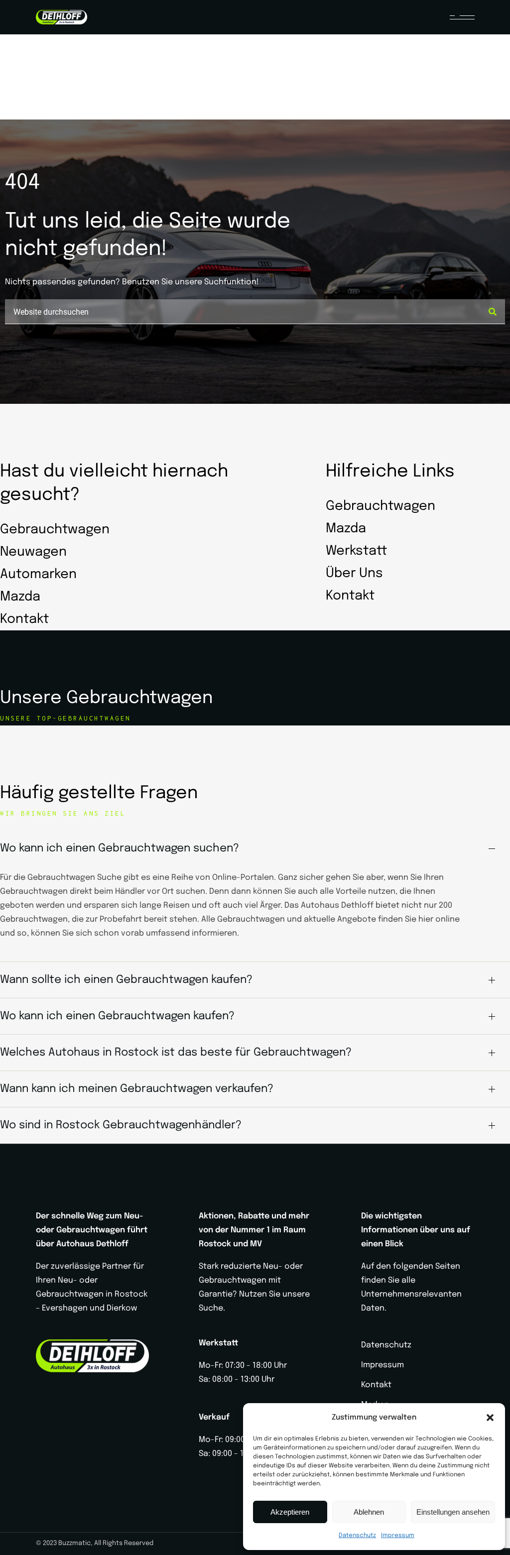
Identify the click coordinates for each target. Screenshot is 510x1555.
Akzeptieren (289, 1512)
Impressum (397, 1536)
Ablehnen (369, 1512)
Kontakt (376, 1385)
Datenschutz (357, 1536)
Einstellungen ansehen (453, 1512)
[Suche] (492, 311)
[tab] (255, 848)
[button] (490, 1418)
